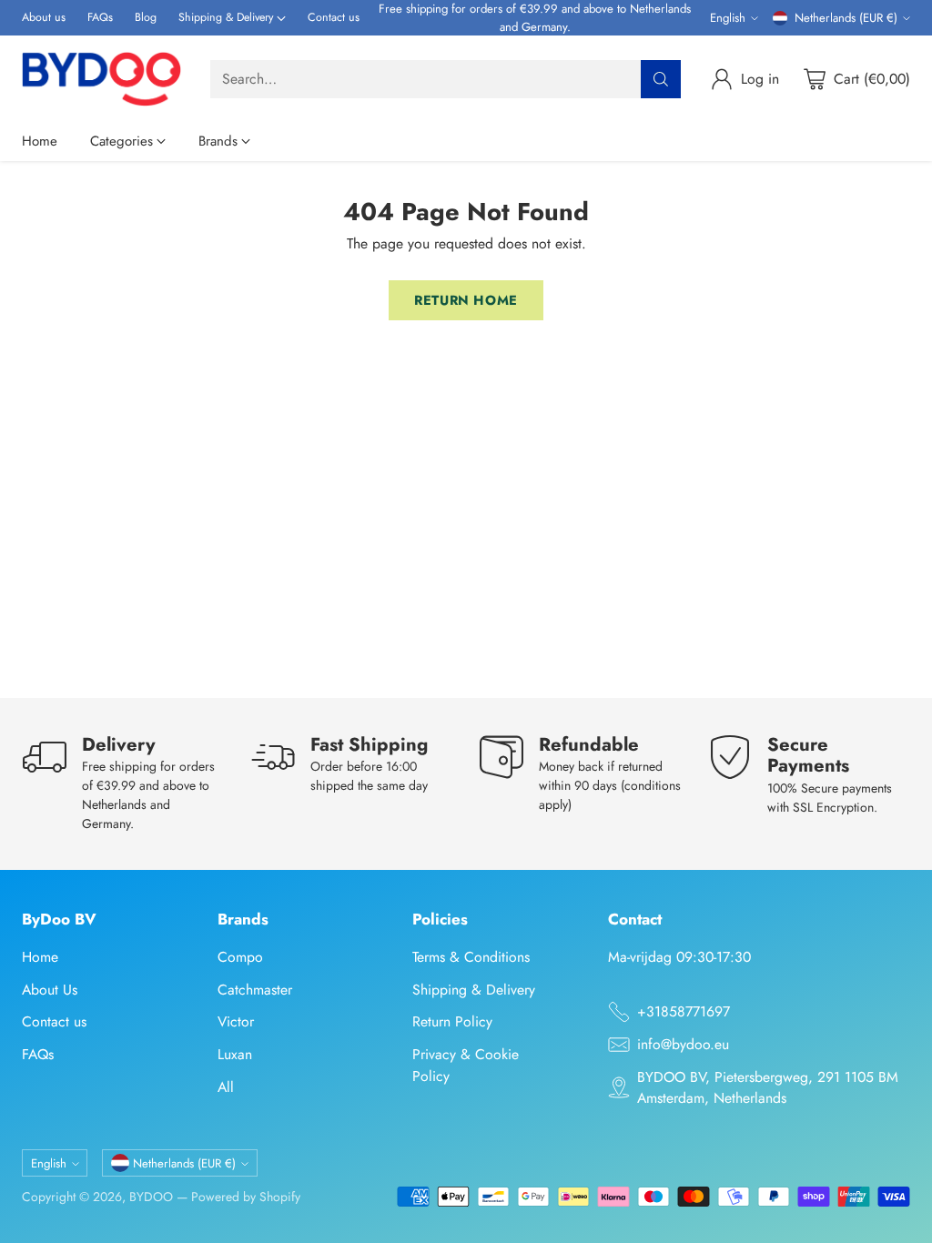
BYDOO (151, 1196)
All (226, 1086)
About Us (49, 989)
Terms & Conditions (471, 956)
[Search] (661, 79)
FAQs (38, 1054)
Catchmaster (255, 989)
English (727, 17)
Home (40, 956)
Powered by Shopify (245, 1196)
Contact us (54, 1021)
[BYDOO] (101, 78)
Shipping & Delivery (473, 989)
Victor (236, 1021)
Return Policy (452, 1021)
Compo (240, 956)
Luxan (235, 1054)
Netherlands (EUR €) (846, 17)
